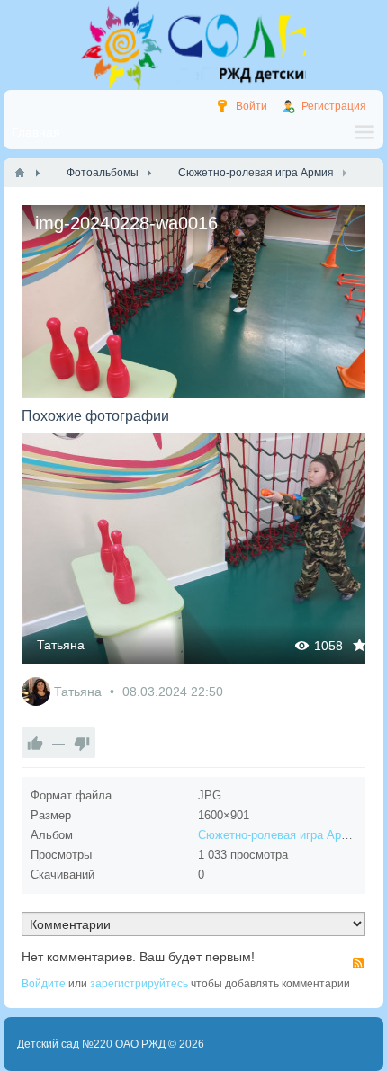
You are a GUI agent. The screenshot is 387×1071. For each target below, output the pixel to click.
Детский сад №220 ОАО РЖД (91, 1044)
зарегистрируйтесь (139, 983)
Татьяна (61, 645)
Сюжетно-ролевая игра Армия (280, 835)
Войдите (44, 983)
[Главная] (20, 172)
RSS (358, 963)
